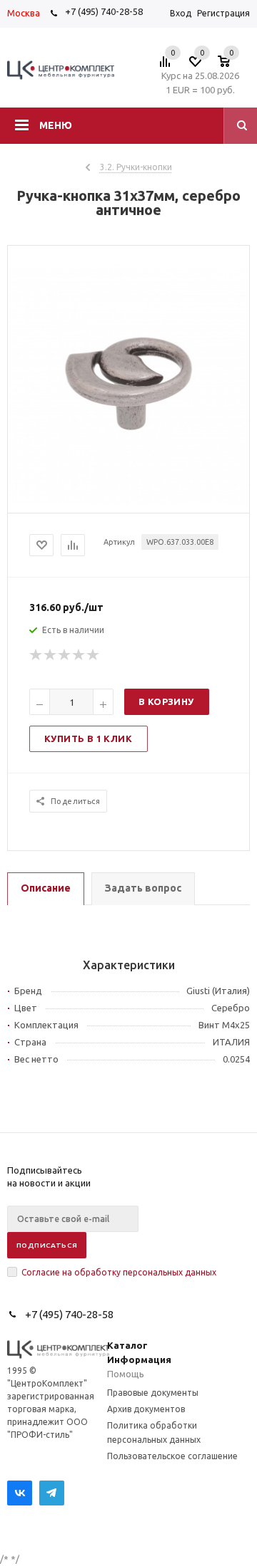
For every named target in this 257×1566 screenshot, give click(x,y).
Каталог (127, 1345)
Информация (139, 1359)
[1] (36, 655)
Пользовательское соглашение (172, 1456)
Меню (55, 125)
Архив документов (146, 1409)
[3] (65, 655)
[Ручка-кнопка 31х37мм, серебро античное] (128, 501)
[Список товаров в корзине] (231, 65)
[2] (51, 655)
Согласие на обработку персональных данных (118, 1272)
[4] (79, 655)
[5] (93, 655)
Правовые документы (152, 1392)
